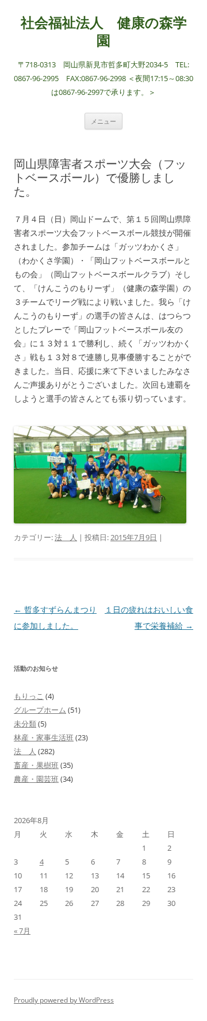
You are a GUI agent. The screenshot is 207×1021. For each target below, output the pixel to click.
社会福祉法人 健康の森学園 (104, 31)
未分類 (25, 723)
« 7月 (22, 931)
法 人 (66, 537)
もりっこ (29, 696)
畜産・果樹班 (36, 765)
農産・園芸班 (36, 779)
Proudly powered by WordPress (64, 1000)
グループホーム (40, 710)
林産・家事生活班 (44, 737)
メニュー (103, 121)
